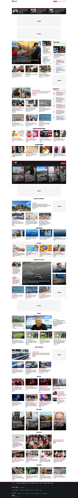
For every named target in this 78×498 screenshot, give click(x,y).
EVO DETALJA (14, 121)
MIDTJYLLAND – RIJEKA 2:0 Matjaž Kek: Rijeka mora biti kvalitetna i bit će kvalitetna (45, 341)
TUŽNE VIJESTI (27, 73)
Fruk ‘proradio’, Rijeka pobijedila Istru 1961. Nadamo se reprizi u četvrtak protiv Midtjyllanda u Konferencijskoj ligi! (18, 325)
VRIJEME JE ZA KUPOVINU (16, 137)
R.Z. (13, 428)
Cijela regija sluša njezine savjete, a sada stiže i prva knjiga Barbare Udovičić (32, 460)
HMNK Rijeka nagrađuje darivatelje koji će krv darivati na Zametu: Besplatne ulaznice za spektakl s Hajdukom (45, 223)
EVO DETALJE (14, 339)
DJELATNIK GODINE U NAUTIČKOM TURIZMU (52, 175)
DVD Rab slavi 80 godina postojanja (16, 238)
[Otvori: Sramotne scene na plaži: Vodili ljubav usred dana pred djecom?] (60, 470)
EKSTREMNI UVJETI (42, 107)
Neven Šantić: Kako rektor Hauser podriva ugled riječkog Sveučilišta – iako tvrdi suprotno (59, 424)
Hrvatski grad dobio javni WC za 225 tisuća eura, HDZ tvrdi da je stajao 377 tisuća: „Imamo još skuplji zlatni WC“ (60, 10)
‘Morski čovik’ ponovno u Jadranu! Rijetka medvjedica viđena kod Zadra (31, 296)
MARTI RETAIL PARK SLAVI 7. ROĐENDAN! (31, 254)
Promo (13, 141)
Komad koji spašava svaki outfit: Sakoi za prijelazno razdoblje (59, 140)
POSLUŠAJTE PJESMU (61, 391)
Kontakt (40, 490)
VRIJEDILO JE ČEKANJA (15, 386)
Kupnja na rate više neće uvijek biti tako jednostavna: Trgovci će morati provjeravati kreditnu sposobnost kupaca (42, 10)
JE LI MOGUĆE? (28, 475)
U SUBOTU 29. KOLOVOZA (29, 386)
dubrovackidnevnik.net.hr (37, 493)
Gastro (41, 462)
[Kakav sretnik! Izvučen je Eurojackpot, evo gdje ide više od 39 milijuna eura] (32, 149)
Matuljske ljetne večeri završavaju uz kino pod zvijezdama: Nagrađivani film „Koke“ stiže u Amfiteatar (18, 110)
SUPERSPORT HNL (56, 319)
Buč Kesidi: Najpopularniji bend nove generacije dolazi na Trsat (31, 388)
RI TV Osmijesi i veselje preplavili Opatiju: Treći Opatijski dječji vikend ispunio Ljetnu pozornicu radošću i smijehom (18, 178)
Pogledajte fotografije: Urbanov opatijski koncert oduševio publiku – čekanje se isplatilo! (17, 389)
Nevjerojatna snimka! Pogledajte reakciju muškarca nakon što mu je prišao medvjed (32, 477)
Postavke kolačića (17, 490)
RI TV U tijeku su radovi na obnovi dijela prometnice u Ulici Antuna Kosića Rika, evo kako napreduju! (30, 178)
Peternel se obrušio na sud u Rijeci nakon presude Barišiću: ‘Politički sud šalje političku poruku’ (59, 268)
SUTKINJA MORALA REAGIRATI (16, 73)
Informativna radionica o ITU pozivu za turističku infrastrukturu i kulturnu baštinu (18, 124)
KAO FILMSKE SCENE (42, 294)
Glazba (13, 391)
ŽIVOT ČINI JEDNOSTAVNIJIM (57, 252)
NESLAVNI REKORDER (42, 368)
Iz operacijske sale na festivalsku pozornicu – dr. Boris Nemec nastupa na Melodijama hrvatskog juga (62, 394)
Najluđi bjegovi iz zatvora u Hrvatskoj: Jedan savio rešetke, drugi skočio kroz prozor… (45, 296)
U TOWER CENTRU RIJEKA (44, 137)
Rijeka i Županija (39, 198)
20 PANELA (27, 121)
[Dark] (61, 1)
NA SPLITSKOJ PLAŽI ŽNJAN (58, 475)
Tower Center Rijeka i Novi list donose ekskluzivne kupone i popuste (31, 140)
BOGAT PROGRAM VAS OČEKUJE (17, 458)
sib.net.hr (23, 493)
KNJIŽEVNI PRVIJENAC (29, 458)
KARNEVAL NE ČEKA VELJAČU (43, 386)
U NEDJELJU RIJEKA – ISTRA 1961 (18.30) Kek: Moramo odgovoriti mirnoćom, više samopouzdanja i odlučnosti (59, 323)
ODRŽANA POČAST (46, 56)
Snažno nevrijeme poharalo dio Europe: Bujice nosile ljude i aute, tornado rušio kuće (45, 109)
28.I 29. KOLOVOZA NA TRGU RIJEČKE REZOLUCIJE (20, 58)
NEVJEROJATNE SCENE (36, 90)
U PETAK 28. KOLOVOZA (15, 401)
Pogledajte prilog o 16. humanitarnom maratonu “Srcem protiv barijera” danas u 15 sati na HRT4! (60, 238)
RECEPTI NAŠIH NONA (43, 458)
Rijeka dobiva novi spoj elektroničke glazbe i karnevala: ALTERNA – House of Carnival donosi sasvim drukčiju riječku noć (44, 389)
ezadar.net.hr (31, 493)
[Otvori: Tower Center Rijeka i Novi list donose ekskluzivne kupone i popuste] (32, 133)
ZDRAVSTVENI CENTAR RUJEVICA (41, 176)
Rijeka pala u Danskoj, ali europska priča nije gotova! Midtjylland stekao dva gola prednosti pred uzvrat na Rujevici (60, 342)
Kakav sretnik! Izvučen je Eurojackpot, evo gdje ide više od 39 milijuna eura (31, 154)
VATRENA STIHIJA (14, 368)
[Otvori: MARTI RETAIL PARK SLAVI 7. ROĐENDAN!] (32, 248)
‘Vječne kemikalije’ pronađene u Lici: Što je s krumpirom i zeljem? (58, 281)
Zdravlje (14, 447)
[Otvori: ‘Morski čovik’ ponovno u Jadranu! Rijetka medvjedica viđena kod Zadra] (31, 289)
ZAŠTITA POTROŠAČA (58, 97)
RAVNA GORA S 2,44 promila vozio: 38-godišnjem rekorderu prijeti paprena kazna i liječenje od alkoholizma (31, 371)
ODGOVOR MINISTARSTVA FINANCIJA (31, 107)
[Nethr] (24, 487)
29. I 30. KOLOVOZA (29, 252)
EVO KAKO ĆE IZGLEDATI (42, 73)
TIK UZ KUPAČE (41, 121)
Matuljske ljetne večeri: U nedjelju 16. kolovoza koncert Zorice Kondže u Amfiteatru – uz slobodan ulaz (45, 404)
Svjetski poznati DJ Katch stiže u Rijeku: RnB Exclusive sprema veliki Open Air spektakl (59, 460)
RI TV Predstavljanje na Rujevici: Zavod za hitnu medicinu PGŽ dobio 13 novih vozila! (42, 179)
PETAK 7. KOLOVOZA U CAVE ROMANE (62, 398)
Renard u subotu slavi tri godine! (58, 442)
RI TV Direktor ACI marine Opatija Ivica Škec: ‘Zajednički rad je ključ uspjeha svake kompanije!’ (53, 178)
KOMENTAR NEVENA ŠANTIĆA (18, 422)
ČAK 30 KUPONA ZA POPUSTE (30, 137)
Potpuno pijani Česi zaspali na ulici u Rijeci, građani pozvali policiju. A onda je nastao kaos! (46, 50)
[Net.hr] (13, 487)
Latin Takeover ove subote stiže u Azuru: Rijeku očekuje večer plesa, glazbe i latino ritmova (18, 460)
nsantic (29, 428)
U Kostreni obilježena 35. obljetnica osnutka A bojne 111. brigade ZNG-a (46, 59)
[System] (60, 1)
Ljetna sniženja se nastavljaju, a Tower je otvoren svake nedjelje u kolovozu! (46, 254)
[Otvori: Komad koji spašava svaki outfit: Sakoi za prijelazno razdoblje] (60, 133)
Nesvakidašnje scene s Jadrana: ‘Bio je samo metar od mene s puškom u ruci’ (44, 124)
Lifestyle (39, 432)
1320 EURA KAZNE (28, 368)
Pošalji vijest (37, 490)
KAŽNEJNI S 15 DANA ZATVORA (46, 47)
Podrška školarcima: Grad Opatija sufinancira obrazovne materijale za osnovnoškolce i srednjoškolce (31, 222)
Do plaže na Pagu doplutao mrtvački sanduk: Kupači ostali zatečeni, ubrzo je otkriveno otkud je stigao (18, 477)
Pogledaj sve (63, 163)
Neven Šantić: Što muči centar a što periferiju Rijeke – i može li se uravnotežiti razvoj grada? (45, 425)
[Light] (58, 1)
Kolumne (39, 409)
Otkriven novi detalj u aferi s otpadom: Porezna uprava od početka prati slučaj (30, 109)
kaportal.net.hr (27, 493)
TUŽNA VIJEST (58, 91)
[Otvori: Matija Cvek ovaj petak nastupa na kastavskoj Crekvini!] (59, 382)
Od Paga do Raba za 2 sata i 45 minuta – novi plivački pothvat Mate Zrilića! (31, 238)
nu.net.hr (42, 493)
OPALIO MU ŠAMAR (35, 352)
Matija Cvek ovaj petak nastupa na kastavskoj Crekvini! (59, 389)
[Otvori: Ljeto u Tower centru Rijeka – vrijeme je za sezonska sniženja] (18, 133)
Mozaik (39, 376)
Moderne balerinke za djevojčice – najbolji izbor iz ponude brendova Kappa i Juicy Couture (19, 254)
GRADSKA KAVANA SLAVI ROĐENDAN (59, 440)
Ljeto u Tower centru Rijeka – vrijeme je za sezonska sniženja (17, 140)
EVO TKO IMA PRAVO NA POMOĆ (30, 220)
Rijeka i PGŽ (41, 77)
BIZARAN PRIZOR (14, 475)
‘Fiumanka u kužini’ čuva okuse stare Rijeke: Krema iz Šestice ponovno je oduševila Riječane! (45, 460)
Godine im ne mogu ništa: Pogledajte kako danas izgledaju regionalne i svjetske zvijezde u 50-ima (60, 155)
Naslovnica (14, 483)
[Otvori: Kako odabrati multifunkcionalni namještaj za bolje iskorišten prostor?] (59, 248)
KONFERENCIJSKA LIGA (29, 339)
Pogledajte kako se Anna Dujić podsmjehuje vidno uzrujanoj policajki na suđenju (17, 75)
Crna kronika (45, 53)
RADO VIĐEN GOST (28, 294)
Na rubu (39, 465)
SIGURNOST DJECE (15, 220)
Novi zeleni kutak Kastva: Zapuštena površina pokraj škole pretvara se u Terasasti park (45, 75)
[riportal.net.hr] (13, 495)
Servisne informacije (27, 490)
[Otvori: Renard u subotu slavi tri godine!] (39, 441)
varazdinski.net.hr (19, 493)
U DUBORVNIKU (42, 475)
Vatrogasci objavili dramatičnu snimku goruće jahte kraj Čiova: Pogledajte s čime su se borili (17, 371)
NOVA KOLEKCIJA (15, 252)
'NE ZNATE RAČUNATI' (58, 104)
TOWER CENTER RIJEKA (57, 137)
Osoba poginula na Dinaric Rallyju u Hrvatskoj (31, 75)
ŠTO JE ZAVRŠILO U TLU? (57, 279)
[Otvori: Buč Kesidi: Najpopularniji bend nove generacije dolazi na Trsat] (31, 382)
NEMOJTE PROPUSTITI (56, 387)
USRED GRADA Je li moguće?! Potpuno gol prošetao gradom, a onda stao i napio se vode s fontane (46, 477)
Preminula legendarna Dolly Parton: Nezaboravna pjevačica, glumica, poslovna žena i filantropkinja (23, 10)
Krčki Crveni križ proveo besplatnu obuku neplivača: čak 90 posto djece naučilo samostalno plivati (18, 223)
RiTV (14, 182)
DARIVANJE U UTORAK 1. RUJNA (44, 220)
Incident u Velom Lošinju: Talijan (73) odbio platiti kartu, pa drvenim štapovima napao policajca (41, 354)
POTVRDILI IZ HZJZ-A (16, 442)
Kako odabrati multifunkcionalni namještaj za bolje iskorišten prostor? (59, 254)
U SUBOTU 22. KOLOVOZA (29, 401)
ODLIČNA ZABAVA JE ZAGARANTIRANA (60, 458)
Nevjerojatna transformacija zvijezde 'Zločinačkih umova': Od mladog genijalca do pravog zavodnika (17, 155)
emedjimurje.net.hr (14, 493)
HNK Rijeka (14, 328)
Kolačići (13, 490)
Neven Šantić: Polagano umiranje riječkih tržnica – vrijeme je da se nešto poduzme (18, 425)
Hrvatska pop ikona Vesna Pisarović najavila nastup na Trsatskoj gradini (17, 403)
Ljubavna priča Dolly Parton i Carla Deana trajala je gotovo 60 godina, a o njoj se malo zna (46, 154)
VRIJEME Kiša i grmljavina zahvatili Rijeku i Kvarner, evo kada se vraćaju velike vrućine (60, 62)
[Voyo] (16, 487)
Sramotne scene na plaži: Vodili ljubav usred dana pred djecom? (59, 476)
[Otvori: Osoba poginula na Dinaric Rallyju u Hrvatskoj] (31, 68)
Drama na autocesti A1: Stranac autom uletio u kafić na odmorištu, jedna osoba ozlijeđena (41, 92)
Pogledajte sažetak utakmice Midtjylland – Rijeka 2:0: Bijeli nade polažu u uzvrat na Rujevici (32, 342)
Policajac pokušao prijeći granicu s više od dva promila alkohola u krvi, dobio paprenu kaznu (45, 371)
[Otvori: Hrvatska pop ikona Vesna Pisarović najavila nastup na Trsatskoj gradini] (18, 397)
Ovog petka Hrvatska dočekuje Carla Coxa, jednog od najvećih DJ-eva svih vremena (62, 401)
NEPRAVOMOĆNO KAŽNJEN (57, 265)
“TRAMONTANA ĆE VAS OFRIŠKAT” (17, 107)
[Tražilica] (63, 1)
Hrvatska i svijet (15, 77)
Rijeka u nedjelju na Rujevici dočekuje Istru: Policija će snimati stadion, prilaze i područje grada (18, 341)
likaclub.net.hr (45, 493)
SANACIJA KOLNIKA (28, 175)
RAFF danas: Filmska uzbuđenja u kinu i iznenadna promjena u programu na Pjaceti (46, 238)
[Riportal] (14, 1)
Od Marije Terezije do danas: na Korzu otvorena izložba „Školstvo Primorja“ (31, 124)
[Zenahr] (20, 487)
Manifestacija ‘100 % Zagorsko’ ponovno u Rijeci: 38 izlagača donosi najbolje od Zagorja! (26, 60)
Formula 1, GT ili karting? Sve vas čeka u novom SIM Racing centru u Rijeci (46, 140)
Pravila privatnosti (22, 490)
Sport (39, 313)
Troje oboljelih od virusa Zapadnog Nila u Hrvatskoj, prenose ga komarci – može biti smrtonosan (17, 445)
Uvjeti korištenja (32, 490)
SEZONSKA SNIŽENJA (43, 252)
